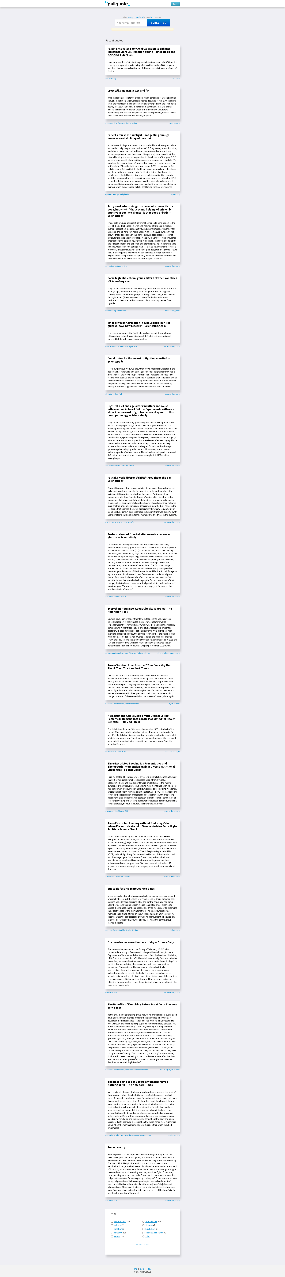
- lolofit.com (175, 930)
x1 (119, 1229)
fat (151, 17)
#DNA (107, 310)
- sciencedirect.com (171, 811)
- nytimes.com (174, 123)
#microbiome (111, 266)
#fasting (112, 78)
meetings (118, 1229)
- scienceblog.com (172, 310)
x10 (119, 1236)
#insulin (120, 266)
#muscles (121, 123)
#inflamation (119, 346)
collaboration (120, 1221)
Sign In (175, 4)
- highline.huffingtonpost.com (167, 653)
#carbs (128, 930)
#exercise (109, 123)
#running (109, 930)
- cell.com (175, 78)
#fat (107, 78)
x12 (119, 1225)
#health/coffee (111, 394)
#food (108, 751)
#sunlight (122, 194)
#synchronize (111, 522)
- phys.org (175, 194)
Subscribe (158, 23)
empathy (118, 1232)
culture (117, 1225)
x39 (122, 1221)
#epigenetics (141, 1135)
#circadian (121, 522)
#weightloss (145, 653)
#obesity (124, 465)
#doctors (132, 653)
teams (117, 1236)
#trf (125, 751)
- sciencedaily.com (172, 266)
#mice (131, 465)
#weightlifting (131, 123)
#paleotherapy (111, 194)
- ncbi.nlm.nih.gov (172, 751)
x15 (120, 1232)
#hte (120, 310)
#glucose (133, 346)
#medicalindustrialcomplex (116, 653)
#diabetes (109, 346)
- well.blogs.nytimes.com (169, 1069)
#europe (114, 310)
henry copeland (136, 17)
